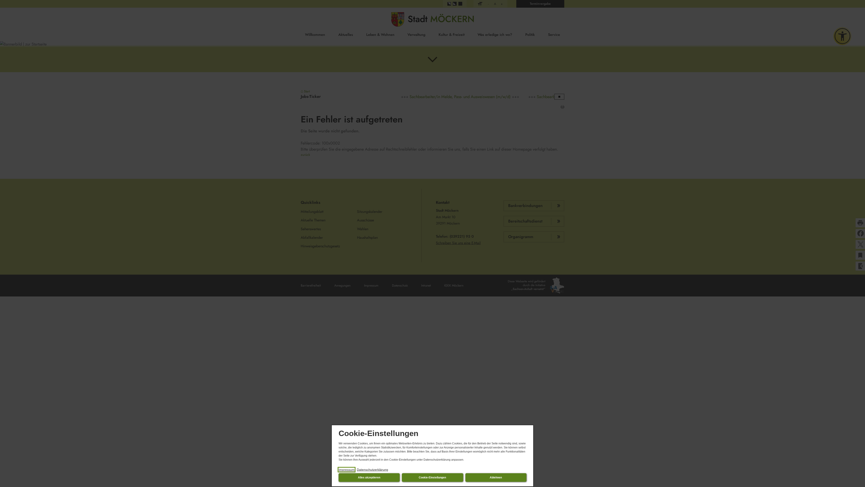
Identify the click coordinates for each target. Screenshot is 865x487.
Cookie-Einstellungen (432, 477)
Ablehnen (496, 477)
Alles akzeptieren (369, 477)
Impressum (347, 469)
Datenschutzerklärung (372, 469)
